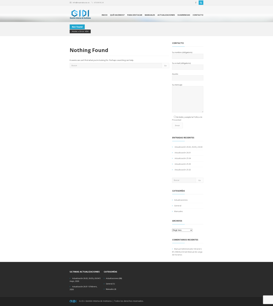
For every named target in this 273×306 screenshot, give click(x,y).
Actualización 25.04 (183, 158)
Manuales (150, 15)
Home (74, 31)
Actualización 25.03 (183, 164)
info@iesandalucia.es (81, 2)
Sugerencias (183, 15)
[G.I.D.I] (80, 14)
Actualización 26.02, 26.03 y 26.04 (188, 147)
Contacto (198, 15)
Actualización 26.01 (183, 152)
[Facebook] (196, 2)
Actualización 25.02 (183, 169)
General (177, 205)
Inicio (104, 15)
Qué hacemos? (117, 15)
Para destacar (134, 15)
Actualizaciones (166, 15)
